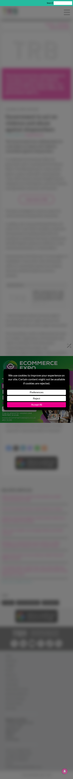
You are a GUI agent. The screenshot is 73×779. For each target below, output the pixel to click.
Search (50, 3)
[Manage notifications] (65, 771)
